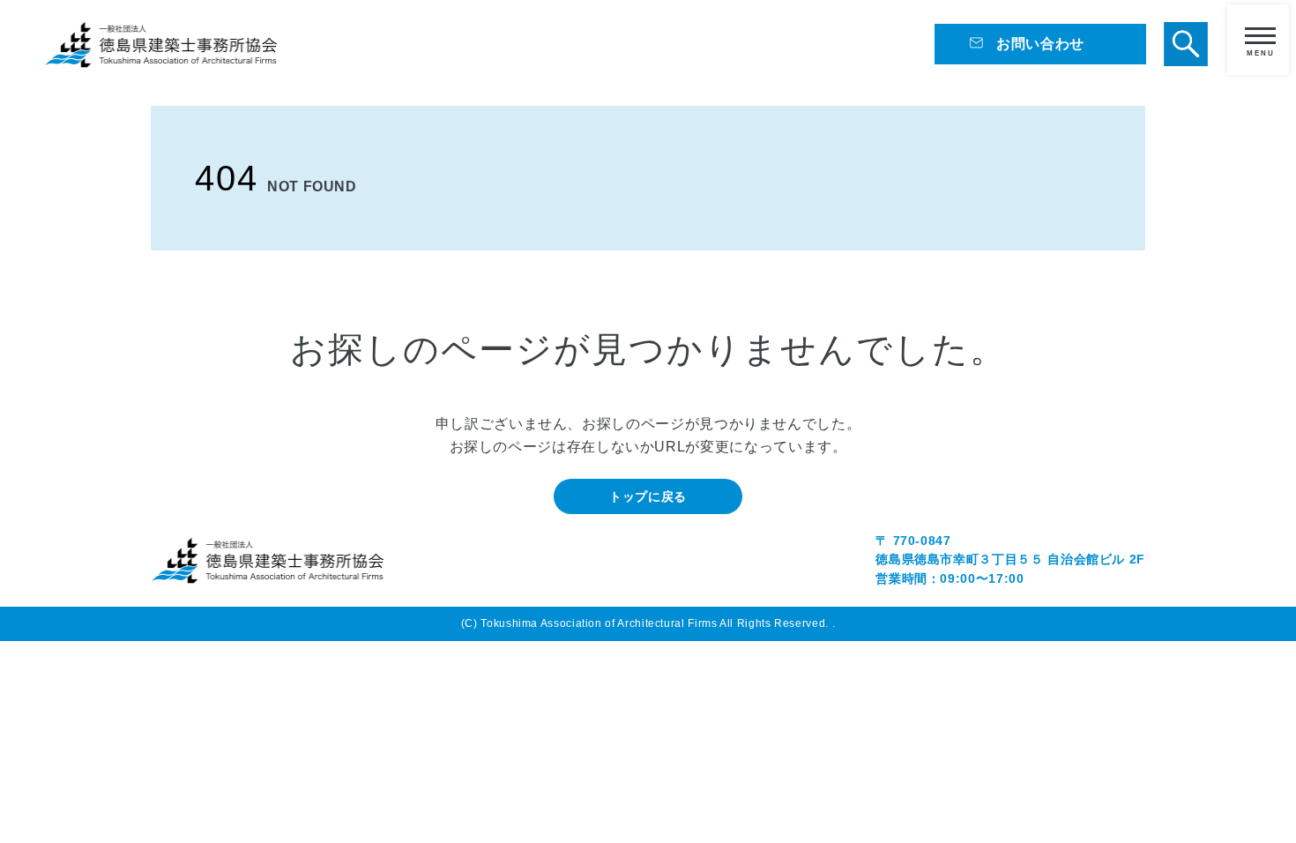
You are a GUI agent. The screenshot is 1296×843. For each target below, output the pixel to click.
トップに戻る (648, 496)
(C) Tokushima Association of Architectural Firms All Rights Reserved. (646, 623)
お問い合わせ (1040, 43)
